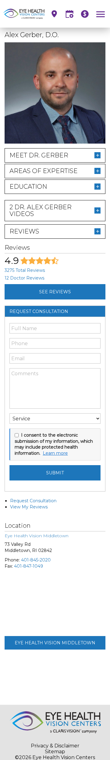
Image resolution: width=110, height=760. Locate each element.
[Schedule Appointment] (69, 14)
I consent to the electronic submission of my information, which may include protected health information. (54, 444)
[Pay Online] (85, 14)
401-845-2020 (36, 560)
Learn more (55, 453)
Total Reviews (25, 270)
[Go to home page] (24, 14)
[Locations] (54, 14)
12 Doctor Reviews (24, 278)
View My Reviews (29, 507)
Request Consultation (33, 500)
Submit (55, 473)
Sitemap (55, 751)
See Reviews (55, 292)
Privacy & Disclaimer (55, 746)
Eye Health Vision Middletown (55, 643)
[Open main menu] (101, 14)
